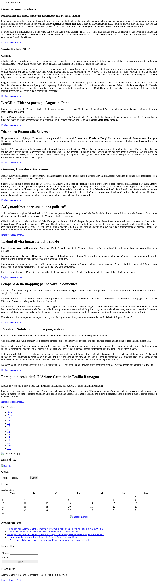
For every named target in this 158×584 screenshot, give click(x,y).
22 (8, 431)
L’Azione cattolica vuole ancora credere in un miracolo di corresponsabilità (43, 531)
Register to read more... (12, 42)
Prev (9, 415)
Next (9, 445)
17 (8, 418)
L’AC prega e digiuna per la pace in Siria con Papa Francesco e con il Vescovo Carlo (48, 540)
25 (8, 440)
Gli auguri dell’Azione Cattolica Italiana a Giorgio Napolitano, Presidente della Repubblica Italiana (55, 534)
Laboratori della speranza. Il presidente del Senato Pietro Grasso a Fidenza (43, 537)
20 (8, 426)
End (9, 448)
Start (9, 412)
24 (8, 437)
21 (8, 429)
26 (8, 443)
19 (8, 423)
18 (8, 420)
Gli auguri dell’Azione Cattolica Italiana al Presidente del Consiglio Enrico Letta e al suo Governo (55, 528)
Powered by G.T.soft (11, 580)
